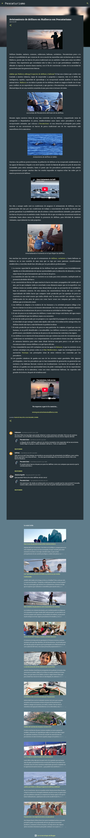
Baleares (59, 347)
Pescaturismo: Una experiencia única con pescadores (39, 817)
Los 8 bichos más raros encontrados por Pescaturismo (39, 697)
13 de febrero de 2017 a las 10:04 (38, 461)
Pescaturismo (15, 3)
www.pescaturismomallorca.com (45, 412)
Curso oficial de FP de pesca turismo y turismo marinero (40, 636)
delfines (54, 258)
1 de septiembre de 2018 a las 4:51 (39, 480)
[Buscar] (27, 3)
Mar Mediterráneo (50, 350)
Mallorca (23, 82)
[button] (10, 25)
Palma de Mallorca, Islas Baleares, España (26, 417)
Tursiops (25, 353)
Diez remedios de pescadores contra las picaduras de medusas (42, 606)
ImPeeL (17, 453)
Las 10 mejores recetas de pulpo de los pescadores (38, 757)
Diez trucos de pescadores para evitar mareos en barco (40, 544)
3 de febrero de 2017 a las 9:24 (38, 439)
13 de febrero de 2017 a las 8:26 (28, 453)
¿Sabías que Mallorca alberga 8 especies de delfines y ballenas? (32, 74)
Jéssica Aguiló (20, 475)
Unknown (18, 432)
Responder (18, 449)
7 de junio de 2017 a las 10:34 (32, 475)
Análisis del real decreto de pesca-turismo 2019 (37, 727)
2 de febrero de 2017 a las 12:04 (30, 432)
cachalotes (62, 258)
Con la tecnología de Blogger (46, 835)
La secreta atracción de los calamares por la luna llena (39, 666)
